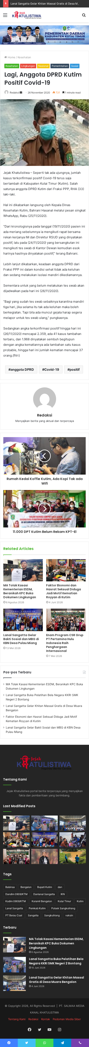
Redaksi (14, 92)
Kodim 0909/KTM (15, 901)
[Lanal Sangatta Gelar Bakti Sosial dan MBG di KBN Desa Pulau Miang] (23, 620)
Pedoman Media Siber (67, 1019)
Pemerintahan (60, 65)
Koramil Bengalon (42, 901)
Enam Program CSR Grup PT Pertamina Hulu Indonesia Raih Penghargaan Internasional (64, 643)
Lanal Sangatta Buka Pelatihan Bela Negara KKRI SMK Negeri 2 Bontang (56, 961)
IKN (63, 894)
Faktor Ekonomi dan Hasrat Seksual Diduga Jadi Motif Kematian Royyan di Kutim (63, 591)
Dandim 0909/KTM (16, 894)
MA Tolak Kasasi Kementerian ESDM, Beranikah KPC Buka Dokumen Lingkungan (19, 591)
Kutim (80, 901)
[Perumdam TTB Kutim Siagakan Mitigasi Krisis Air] (72, 856)
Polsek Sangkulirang (63, 908)
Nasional (43, 65)
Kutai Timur (64, 901)
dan (60, 887)
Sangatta (33, 915)
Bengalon (25, 887)
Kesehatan (24, 57)
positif (75, 369)
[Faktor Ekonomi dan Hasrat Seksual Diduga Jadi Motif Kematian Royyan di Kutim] (66, 570)
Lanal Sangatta (14, 908)
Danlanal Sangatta (44, 894)
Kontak (45, 1019)
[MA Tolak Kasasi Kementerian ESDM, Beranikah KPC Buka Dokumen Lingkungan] (23, 570)
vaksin (69, 915)
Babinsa (10, 887)
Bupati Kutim (44, 887)
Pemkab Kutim (37, 908)
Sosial (74, 65)
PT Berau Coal (13, 915)
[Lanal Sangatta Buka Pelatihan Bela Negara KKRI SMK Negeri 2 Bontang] (44, 823)
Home (11, 57)
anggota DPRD (22, 369)
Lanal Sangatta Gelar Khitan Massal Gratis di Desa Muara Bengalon (56, 979)
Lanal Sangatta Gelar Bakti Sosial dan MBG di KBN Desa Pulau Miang (21, 639)
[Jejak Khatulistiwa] (26, 14)
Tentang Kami (16, 1019)
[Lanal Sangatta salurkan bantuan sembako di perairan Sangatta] (72, 839)
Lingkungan (28, 65)
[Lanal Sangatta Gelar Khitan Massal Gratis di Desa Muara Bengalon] (72, 823)
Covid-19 (51, 369)
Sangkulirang (52, 915)
